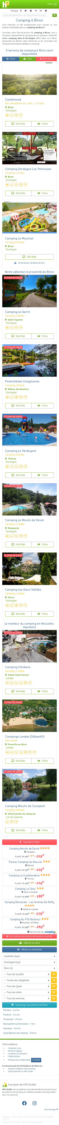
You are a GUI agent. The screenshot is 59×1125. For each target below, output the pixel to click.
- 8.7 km (12, 1028)
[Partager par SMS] (46, 11)
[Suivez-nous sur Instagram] (35, 1103)
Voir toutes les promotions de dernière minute (29, 936)
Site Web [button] (20, 123)
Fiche (44, 123)
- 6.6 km (12, 1019)
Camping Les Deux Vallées (23, 589)
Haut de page (50, 1109)
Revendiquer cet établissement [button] (31, 263)
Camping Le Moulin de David (24, 520)
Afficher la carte (31, 943)
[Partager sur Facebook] (21, 11)
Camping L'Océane (17, 667)
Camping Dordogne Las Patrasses (28, 169)
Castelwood (13, 99)
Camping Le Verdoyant (20, 450)
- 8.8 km (20, 1033)
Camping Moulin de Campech (25, 806)
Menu (50, 4)
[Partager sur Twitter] (25, 11)
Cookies (36, 1060)
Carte (29, 59)
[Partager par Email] (41, 11)
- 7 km (19, 1024)
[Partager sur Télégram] (36, 11)
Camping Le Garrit (17, 312)
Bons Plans (48, 59)
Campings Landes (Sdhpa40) (24, 736)
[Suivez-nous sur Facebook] (25, 1103)
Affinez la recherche (31, 949)
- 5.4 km (11, 1010)
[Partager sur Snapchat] (30, 11)
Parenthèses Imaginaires (22, 381)
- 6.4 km (11, 1014)
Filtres (12, 59)
